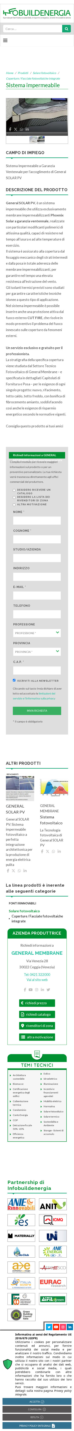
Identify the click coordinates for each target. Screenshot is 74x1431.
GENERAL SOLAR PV (15, 809)
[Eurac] (53, 1283)
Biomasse (18, 1083)
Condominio (19, 1109)
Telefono (21, 605)
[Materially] (21, 1236)
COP (15, 1120)
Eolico (47, 1073)
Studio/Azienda (27, 549)
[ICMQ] (53, 1220)
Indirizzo (21, 568)
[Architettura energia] (21, 1267)
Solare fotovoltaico (44, 73)
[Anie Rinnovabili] (21, 1204)
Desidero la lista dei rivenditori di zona (33, 499)
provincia (21, 643)
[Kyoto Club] (21, 1251)
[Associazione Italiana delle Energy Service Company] (53, 1267)
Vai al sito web (37, 980)
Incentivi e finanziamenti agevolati (51, 1093)
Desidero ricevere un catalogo (34, 492)
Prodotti (23, 73)
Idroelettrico (50, 1078)
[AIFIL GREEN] (53, 1299)
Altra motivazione (32, 504)
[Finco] (21, 1299)
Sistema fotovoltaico (51, 819)
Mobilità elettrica (52, 1101)
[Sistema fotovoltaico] (54, 787)
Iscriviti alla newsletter (38, 680)
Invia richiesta (37, 710)
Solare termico (51, 1116)
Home (9, 73)
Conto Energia (20, 1115)
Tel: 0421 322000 (37, 974)
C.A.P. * (18, 662)
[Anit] (53, 1204)
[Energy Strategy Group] (21, 1220)
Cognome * (22, 530)
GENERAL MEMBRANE (37, 953)
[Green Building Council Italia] (21, 1315)
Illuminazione (51, 1083)
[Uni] (53, 1236)
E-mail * (19, 587)
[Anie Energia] (53, 1251)
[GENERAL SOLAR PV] (20, 787)
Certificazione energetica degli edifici (21, 1093)
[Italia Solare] (21, 1283)
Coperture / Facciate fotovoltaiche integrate (33, 78)
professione (24, 624)
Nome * (18, 512)
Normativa (49, 1106)
